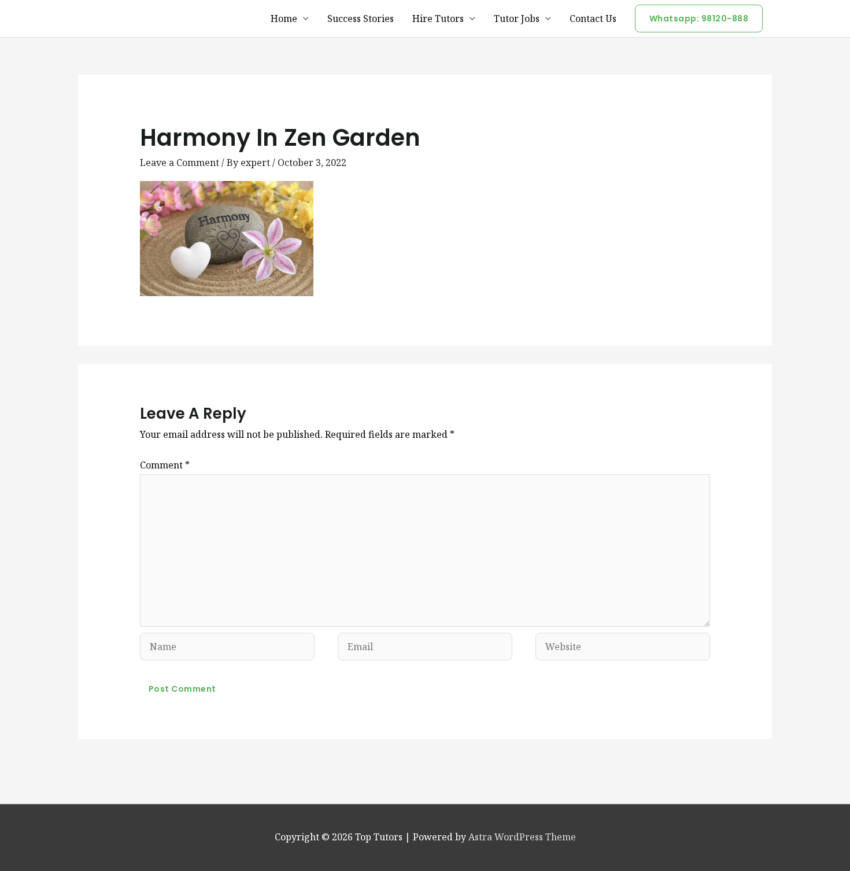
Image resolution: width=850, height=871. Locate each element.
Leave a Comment (179, 162)
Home (284, 18)
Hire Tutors (438, 18)
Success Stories (360, 18)
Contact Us (593, 18)
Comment (165, 465)
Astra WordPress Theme (522, 837)
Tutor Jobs (516, 18)
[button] (699, 18)
